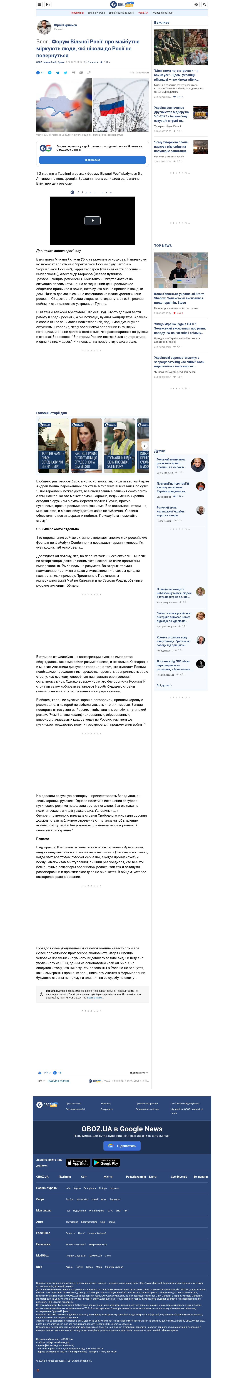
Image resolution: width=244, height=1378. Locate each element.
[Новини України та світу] (95, 1081)
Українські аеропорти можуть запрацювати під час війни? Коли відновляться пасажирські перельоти (179, 362)
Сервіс (111, 1222)
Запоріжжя (90, 1188)
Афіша (69, 1267)
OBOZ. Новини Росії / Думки (50, 62)
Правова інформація (147, 1103)
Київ (68, 1188)
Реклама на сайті (75, 1109)
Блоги (152, 1176)
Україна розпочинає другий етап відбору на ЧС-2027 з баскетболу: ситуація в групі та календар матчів (171, 114)
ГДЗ (68, 1210)
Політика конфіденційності (185, 1103)
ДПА (110, 1210)
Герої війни (77, 12)
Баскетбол (82, 1199)
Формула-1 (115, 1199)
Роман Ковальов (165, 675)
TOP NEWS (163, 246)
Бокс (103, 1199)
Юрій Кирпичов (65, 25)
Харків (77, 1188)
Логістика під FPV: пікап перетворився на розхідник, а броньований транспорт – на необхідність (174, 665)
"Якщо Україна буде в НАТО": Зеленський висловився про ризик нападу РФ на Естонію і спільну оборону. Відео (180, 328)
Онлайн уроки (96, 1210)
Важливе (161, 22)
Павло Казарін (164, 521)
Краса (89, 1267)
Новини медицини (76, 1255)
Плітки (79, 1267)
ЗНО (118, 1210)
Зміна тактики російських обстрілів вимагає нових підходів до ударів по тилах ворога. (174, 617)
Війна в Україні (96, 12)
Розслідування (136, 1176)
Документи (107, 1109)
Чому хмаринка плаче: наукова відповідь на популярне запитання (171, 146)
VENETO (143, 12)
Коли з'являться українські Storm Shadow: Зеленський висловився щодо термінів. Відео (179, 298)
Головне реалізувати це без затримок (176, 308)
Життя (108, 1176)
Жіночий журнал (114, 1267)
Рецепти (70, 1233)
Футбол (70, 1199)
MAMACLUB (95, 1255)
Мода (99, 1267)
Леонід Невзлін (164, 651)
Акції (102, 1222)
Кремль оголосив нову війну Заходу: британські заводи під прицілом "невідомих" (173, 641)
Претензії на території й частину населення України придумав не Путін (173, 487)
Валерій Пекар (164, 497)
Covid (108, 1255)
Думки (159, 451)
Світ (84, 1176)
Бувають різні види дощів (169, 156)
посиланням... (95, 997)
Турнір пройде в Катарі (167, 126)
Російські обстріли (162, 12)
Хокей (94, 1199)
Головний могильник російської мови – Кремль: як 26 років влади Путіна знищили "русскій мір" (172, 463)
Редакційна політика (58, 1081)
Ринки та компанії (76, 1244)
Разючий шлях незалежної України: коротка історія (171, 511)
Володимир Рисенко (167, 602)
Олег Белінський (165, 473)
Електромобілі (89, 1222)
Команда (106, 1103)
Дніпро (103, 1188)
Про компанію (73, 1103)
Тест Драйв (72, 1222)
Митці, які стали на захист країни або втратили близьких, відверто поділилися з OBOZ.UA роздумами (178, 88)
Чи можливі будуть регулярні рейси (175, 372)
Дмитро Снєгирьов (166, 626)
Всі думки (163, 685)
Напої (81, 1233)
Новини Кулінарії (97, 1233)
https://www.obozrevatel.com (154, 1283)
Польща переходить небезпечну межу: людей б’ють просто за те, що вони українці (174, 593)
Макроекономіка (98, 1244)
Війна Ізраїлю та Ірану (121, 12)
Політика (65, 1176)
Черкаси (114, 1188)
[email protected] (78, 1351)
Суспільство (179, 1176)
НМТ (126, 1210)
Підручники (79, 1210)
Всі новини (200, 1176)
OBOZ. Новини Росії (114, 1081)
